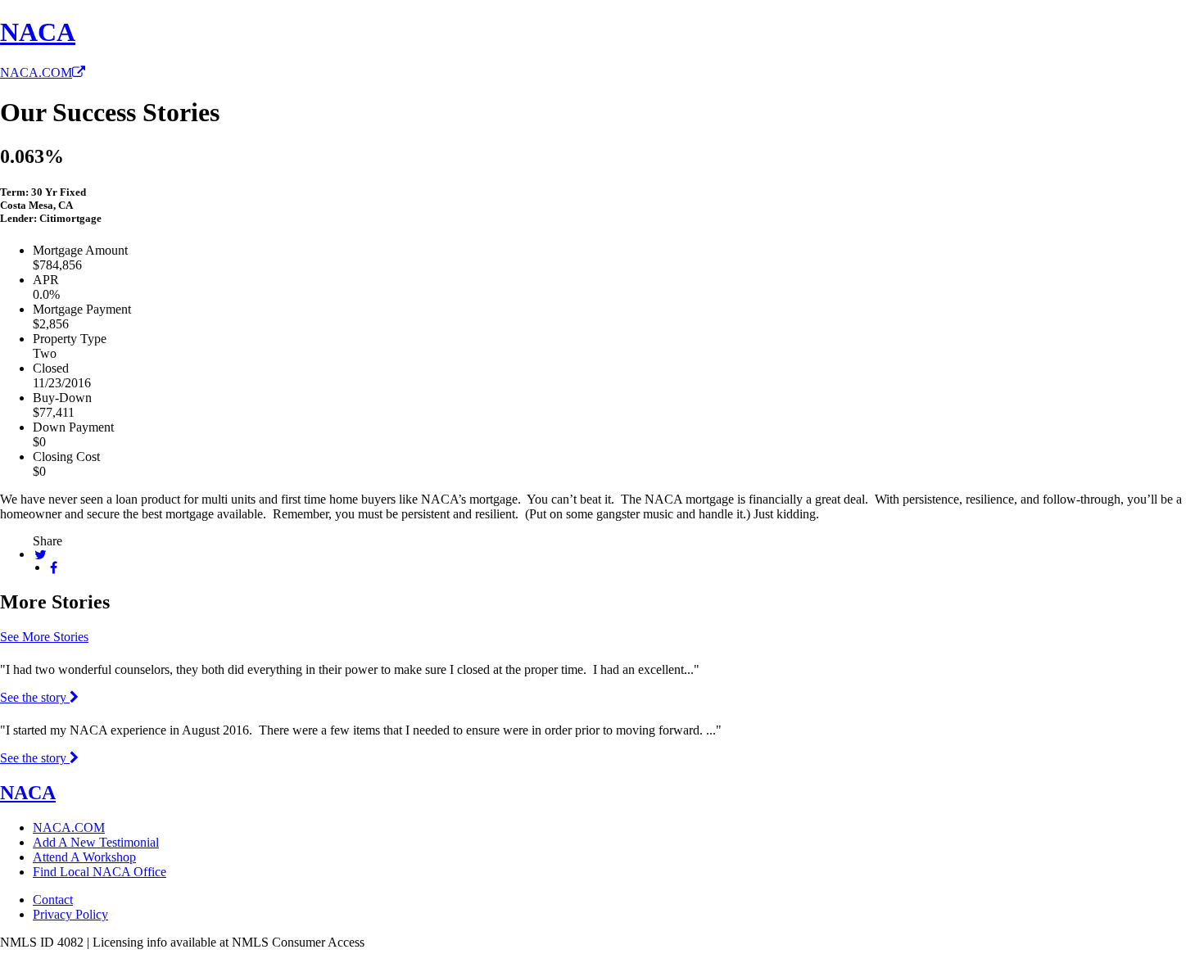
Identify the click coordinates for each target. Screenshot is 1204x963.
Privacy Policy (70, 914)
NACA (37, 32)
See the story (35, 697)
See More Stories (44, 637)
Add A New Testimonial (96, 842)
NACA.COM (36, 72)
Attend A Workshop (84, 857)
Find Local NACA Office (99, 872)
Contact (53, 899)
